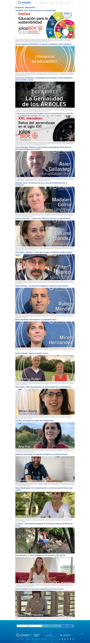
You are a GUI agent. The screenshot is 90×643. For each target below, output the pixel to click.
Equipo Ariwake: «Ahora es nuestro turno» (31, 353)
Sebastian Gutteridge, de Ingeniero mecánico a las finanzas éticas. (41, 454)
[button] (73, 3)
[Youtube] (65, 639)
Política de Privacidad (50, 625)
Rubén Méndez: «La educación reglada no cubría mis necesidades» (41, 286)
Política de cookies (44, 639)
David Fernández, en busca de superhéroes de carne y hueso (39, 589)
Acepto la (48, 625)
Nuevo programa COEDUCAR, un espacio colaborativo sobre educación (43, 44)
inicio (37, 2)
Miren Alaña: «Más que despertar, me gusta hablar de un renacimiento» (43, 387)
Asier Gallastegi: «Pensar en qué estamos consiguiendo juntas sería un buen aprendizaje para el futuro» (43, 148)
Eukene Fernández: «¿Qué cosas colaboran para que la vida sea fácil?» (43, 219)
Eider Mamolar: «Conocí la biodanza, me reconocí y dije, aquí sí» (40, 555)
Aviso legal (28, 639)
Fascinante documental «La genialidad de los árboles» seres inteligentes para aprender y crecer (44, 79)
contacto (67, 2)
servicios (51, 2)
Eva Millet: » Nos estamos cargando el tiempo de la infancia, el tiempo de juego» (44, 525)
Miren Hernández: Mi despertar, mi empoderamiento (36, 320)
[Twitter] (62, 639)
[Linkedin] (70, 639)
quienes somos (43, 2)
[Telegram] (73, 639)
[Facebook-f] (59, 639)
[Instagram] (67, 639)
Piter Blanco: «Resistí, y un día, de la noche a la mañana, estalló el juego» (43, 252)
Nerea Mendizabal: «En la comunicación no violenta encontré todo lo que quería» (44, 489)
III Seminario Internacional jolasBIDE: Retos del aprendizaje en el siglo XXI (44, 113)
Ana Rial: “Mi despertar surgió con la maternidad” (34, 421)
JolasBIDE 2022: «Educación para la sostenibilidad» (35, 10)
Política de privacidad (35, 639)
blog (57, 2)
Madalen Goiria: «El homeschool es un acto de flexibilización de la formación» (41, 184)
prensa (61, 2)
